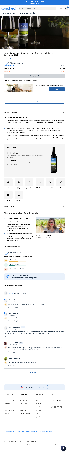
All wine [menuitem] (38, 400)
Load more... (34, 372)
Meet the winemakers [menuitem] (26, 400)
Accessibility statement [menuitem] (46, 431)
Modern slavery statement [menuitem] (12, 435)
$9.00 (63, 71)
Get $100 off (29, 1)
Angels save (8, 71)
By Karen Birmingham (11, 59)
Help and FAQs (59, 395)
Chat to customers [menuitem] (9, 407)
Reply (13, 352)
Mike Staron (13, 342)
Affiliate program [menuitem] (25, 413)
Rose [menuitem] (37, 413)
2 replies (16, 321)
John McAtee (13, 313)
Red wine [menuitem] (38, 407)
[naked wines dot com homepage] (8, 8)
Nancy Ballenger (15, 358)
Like (9, 307)
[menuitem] (6, 13)
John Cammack (14, 327)
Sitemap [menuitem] (6, 413)
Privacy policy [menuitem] (21, 431)
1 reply (16, 307)
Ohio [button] (66, 13)
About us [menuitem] (23, 395)
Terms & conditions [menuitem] (9, 431)
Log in (60, 8)
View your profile (5, 293)
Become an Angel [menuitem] (9, 410)
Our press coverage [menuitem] (26, 407)
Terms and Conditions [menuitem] (10, 417)
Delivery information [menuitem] (10, 400)
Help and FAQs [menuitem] (8, 403)
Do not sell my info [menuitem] (31, 431)
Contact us (33, 3)
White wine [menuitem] (39, 410)
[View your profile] (5, 300)
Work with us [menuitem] (23, 410)
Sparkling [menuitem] (38, 417)
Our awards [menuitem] (23, 403)
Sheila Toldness (14, 300)
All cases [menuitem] (38, 403)
